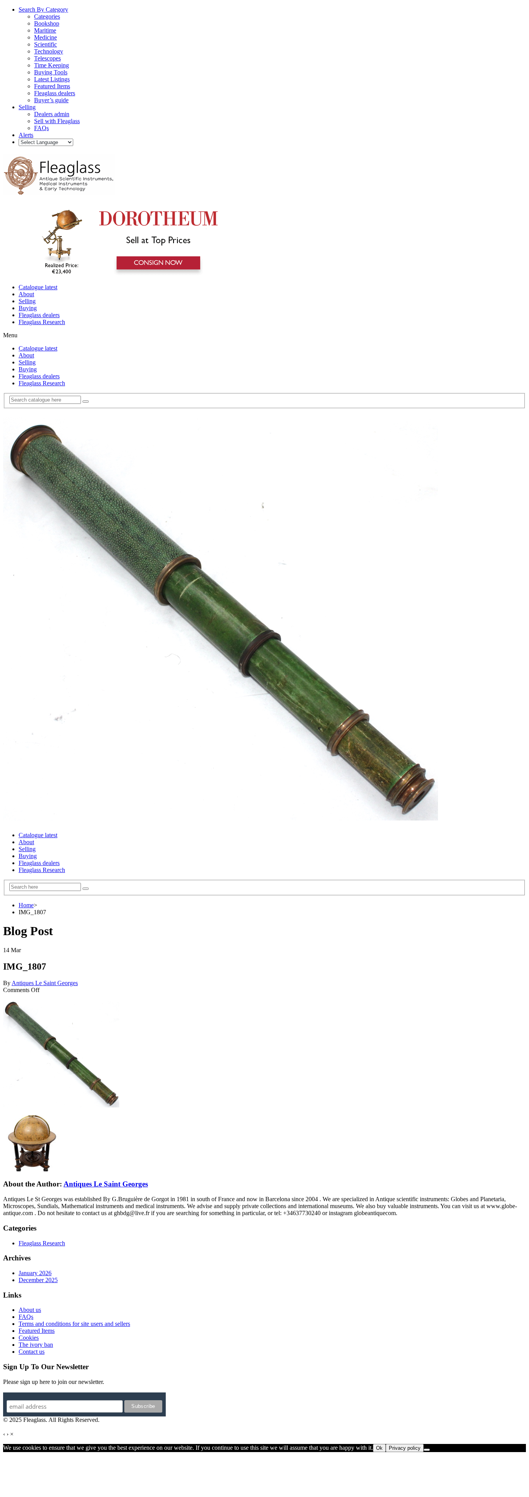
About (26, 294)
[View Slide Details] (126, 274)
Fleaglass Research (42, 322)
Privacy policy (405, 1448)
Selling (27, 301)
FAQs (26, 1316)
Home (26, 905)
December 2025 (38, 1280)
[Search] (85, 401)
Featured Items (37, 1330)
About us (30, 1309)
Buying (28, 308)
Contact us (32, 1351)
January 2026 (35, 1273)
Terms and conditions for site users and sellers (74, 1323)
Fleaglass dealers (39, 315)
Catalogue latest (38, 287)
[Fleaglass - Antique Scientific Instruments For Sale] (59, 190)
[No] (427, 1450)
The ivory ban (36, 1344)
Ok (379, 1448)
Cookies (29, 1337)
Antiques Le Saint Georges (45, 983)
